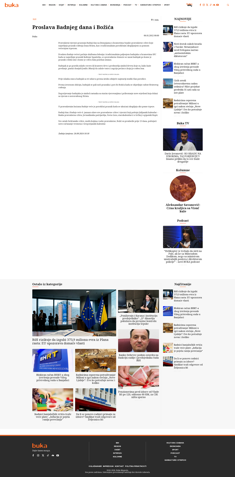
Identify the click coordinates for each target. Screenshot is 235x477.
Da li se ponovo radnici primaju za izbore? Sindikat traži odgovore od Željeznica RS (95, 416)
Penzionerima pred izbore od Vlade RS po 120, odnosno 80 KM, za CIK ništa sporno (138, 394)
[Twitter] (207, 5)
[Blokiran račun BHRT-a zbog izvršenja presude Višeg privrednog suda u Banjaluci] (168, 67)
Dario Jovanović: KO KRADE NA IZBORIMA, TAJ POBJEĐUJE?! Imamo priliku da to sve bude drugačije (183, 157)
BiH (34, 19)
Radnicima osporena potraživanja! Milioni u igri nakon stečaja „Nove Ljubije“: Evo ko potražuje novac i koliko (188, 106)
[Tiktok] (210, 5)
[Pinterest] (52, 55)
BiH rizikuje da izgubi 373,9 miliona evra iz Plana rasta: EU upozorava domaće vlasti (188, 32)
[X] (52, 49)
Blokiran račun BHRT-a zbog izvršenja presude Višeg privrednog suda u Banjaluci (187, 68)
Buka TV (183, 123)
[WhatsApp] (52, 61)
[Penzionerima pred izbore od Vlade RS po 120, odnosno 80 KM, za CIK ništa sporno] (138, 377)
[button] (228, 5)
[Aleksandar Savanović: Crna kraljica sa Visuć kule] (183, 188)
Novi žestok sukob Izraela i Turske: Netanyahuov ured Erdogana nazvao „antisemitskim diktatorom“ (188, 50)
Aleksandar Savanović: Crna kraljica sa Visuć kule (183, 208)
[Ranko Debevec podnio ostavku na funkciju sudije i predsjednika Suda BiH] (138, 340)
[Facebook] (200, 5)
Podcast (183, 220)
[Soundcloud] (214, 5)
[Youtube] (217, 5)
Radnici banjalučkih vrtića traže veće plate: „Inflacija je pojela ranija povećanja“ (52, 416)
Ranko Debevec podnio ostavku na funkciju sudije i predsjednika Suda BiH (138, 357)
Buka (34, 36)
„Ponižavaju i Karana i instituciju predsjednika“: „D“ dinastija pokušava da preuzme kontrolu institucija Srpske (138, 319)
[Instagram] (204, 5)
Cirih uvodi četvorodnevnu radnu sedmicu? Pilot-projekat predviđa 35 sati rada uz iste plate (187, 86)
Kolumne (183, 170)
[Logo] (11, 5)
